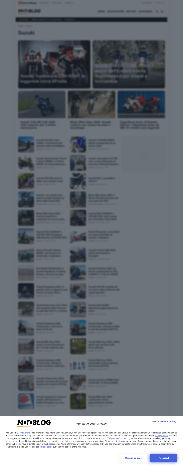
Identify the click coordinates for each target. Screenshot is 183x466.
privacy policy (45, 447)
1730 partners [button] (23, 432)
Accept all (164, 458)
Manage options (133, 458)
